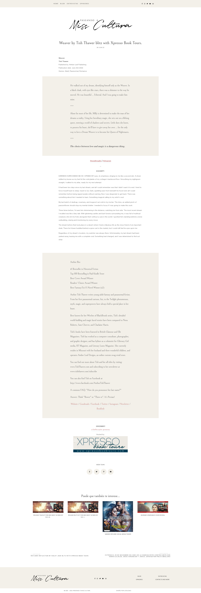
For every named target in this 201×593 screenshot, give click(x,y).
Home (56, 3)
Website (74, 404)
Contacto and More (162, 579)
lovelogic (127, 590)
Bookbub (100, 408)
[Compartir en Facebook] (89, 472)
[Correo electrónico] (111, 472)
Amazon (107, 161)
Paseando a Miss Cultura (81, 590)
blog (62, 3)
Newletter (124, 404)
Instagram (114, 404)
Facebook (95, 404)
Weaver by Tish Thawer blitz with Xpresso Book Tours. (100, 43)
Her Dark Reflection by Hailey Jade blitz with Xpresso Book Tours (60, 556)
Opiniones (84, 3)
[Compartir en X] (97, 472)
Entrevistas (72, 3)
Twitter (104, 404)
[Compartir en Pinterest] (104, 472)
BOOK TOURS (100, 464)
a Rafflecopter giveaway (100, 430)
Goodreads (95, 161)
